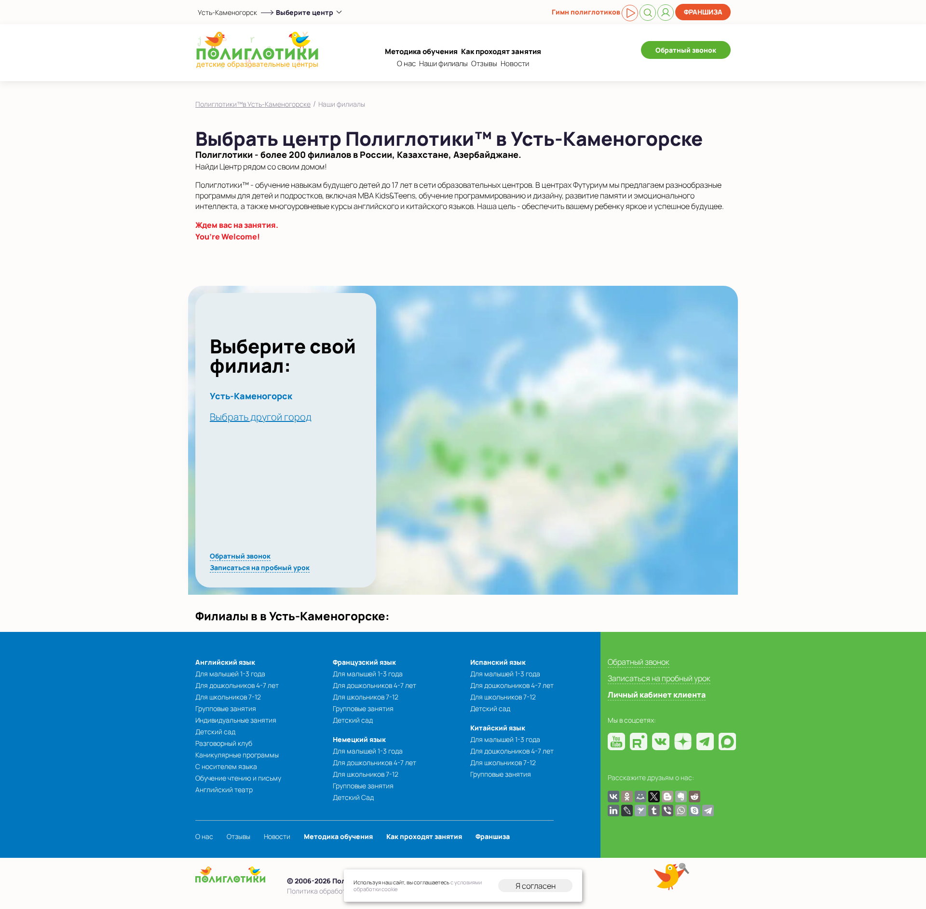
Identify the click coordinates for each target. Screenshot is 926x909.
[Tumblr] (654, 810)
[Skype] (694, 810)
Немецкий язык (359, 739)
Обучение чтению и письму (238, 778)
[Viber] (667, 810)
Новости (515, 63)
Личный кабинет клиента (657, 694)
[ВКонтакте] (613, 796)
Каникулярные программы (237, 754)
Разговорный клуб (223, 743)
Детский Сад (353, 797)
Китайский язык (497, 727)
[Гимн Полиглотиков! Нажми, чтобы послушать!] (630, 13)
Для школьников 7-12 (228, 696)
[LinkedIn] (613, 810)
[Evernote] (681, 796)
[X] (654, 796)
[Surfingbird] (640, 810)
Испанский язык (498, 662)
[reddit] (694, 796)
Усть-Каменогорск (227, 12)
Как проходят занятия (501, 51)
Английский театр (224, 789)
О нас (406, 63)
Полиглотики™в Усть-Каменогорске (253, 104)
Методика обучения (421, 51)
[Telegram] (708, 810)
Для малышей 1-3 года (230, 673)
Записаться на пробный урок (260, 567)
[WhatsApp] (681, 810)
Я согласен (536, 886)
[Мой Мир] (640, 796)
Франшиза (703, 11)
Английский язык (225, 662)
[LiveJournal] (627, 810)
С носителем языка (226, 766)
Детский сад (215, 731)
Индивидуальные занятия (235, 720)
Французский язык (364, 662)
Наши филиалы (443, 63)
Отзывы (484, 63)
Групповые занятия (225, 708)
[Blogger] (667, 796)
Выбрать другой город (261, 416)
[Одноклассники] (627, 796)
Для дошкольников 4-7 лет (237, 685)
